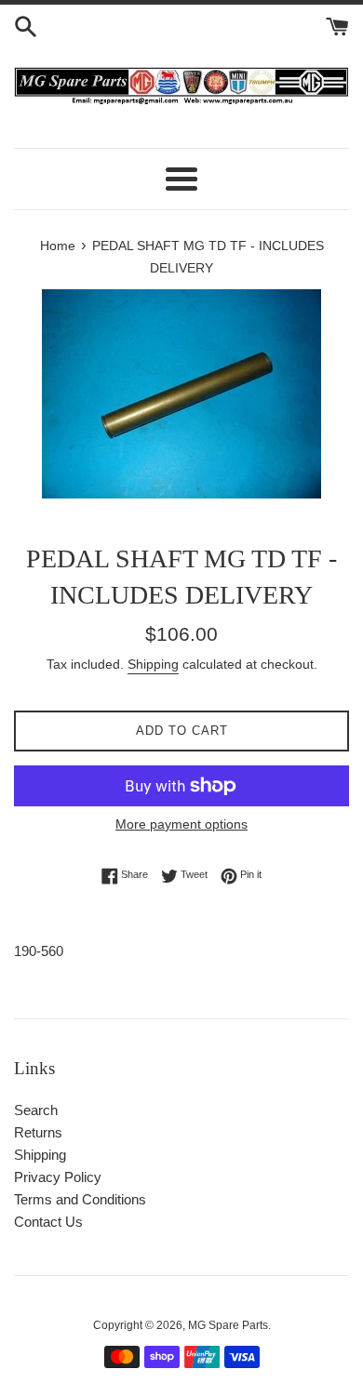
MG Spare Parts (228, 1325)
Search (36, 1110)
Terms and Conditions (80, 1199)
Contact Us (48, 1222)
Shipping (153, 664)
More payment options (181, 824)
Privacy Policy (57, 1177)
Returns (38, 1132)
